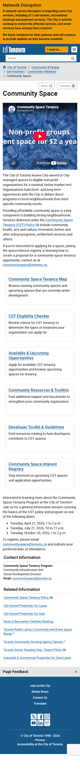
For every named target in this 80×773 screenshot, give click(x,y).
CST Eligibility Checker (29, 316)
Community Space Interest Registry (33, 466)
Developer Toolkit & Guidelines (36, 427)
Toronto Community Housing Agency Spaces (33, 642)
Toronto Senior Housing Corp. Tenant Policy (33, 650)
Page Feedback (15, 671)
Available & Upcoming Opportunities (29, 355)
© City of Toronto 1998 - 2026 (40, 736)
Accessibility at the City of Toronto (40, 744)
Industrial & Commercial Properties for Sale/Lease (37, 658)
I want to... (54, 49)
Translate (65, 86)
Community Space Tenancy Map (38, 279)
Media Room (40, 692)
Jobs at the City (40, 686)
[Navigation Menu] (74, 49)
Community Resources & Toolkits (39, 390)
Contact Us (40, 697)
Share (48, 86)
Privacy (40, 740)
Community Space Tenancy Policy (26, 597)
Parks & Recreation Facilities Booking (28, 621)
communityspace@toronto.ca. (25, 265)
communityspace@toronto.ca (25, 544)
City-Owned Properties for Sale (24, 614)
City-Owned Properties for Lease (25, 606)
